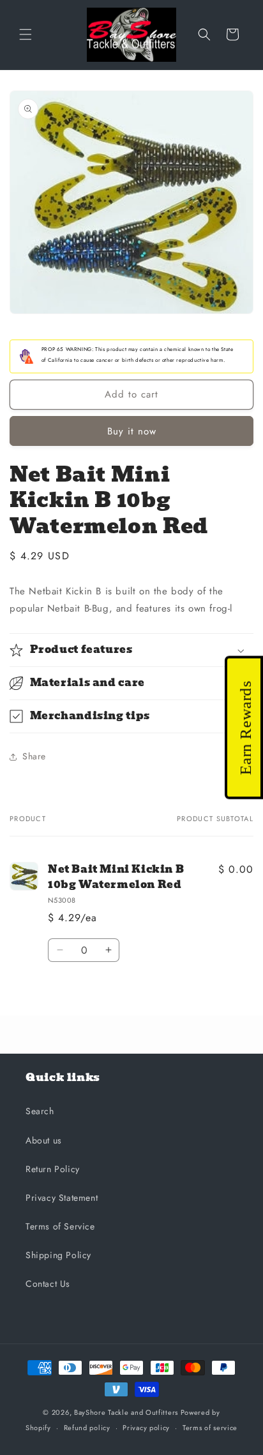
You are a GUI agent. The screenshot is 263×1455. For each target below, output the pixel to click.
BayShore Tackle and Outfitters (126, 1412)
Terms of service (210, 1428)
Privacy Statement (62, 1197)
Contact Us (48, 1283)
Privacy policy (146, 1428)
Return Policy (53, 1169)
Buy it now (131, 431)
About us (44, 1140)
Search (40, 1111)
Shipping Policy (58, 1255)
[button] (25, 34)
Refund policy (87, 1428)
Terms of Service (60, 1226)
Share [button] (34, 756)
